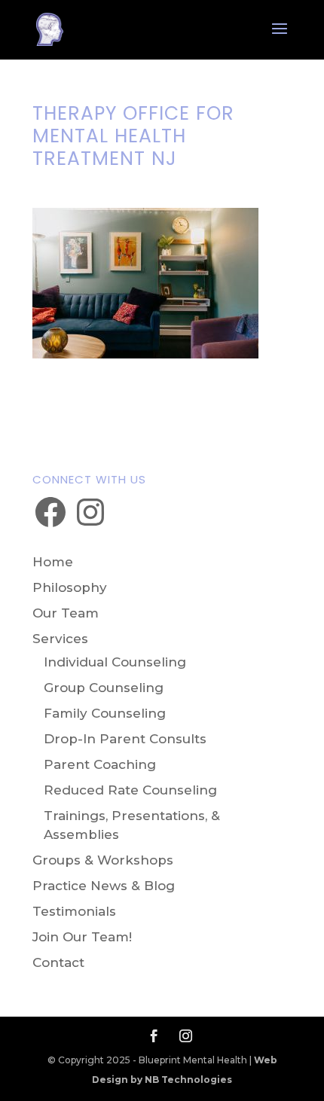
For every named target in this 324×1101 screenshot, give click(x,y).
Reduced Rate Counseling (130, 790)
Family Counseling (105, 713)
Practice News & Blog (103, 885)
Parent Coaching (100, 764)
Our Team (65, 613)
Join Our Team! (82, 936)
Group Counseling (104, 687)
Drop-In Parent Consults (125, 738)
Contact (58, 962)
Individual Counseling (115, 661)
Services (60, 638)
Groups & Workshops (102, 860)
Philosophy (69, 587)
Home (52, 561)
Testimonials (74, 911)
